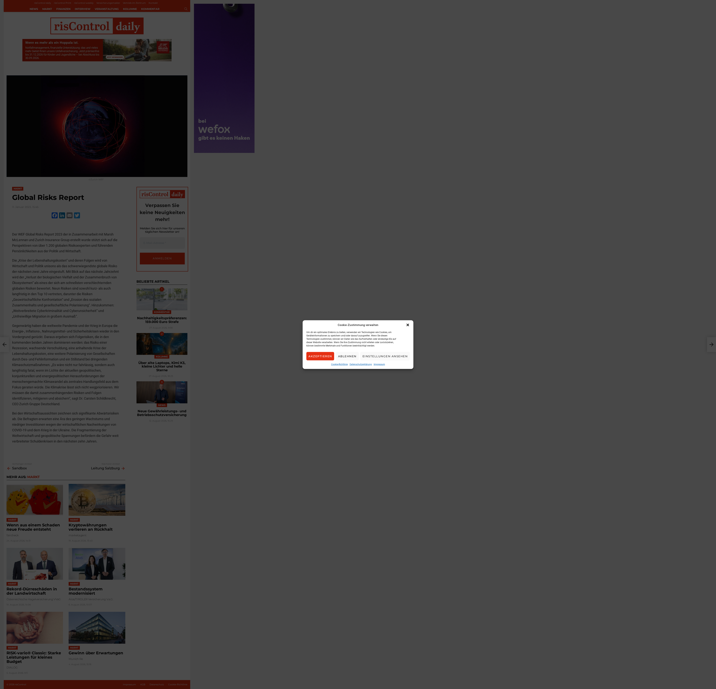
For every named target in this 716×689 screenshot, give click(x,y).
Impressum (379, 364)
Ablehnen (347, 356)
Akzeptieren (320, 356)
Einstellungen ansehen (385, 356)
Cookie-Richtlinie (339, 364)
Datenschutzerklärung (361, 364)
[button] (408, 325)
